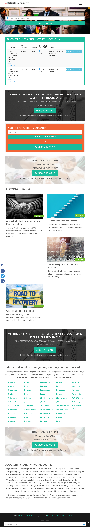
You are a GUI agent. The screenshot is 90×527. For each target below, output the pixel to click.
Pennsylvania (62, 398)
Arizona (12, 394)
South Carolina (63, 406)
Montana (45, 394)
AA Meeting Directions (74, 51)
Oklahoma (61, 390)
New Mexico (45, 417)
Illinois (28, 390)
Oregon (60, 394)
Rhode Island (62, 402)
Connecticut (14, 406)
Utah (59, 421)
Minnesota (45, 382)
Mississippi (45, 390)
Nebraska (45, 406)
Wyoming (76, 402)
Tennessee (61, 413)
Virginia (76, 382)
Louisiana (29, 406)
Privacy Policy (51, 516)
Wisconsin (77, 394)
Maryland (29, 413)
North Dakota (46, 402)
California (13, 398)
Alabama (13, 386)
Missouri (44, 386)
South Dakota (62, 410)
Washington (77, 390)
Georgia (12, 417)
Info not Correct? (11, 64)
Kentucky (29, 402)
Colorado (13, 402)
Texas (59, 417)
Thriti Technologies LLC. (26, 516)
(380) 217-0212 (46, 146)
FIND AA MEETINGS (45, 23)
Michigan (29, 421)
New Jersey (45, 413)
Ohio (59, 386)
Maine (27, 417)
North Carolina (47, 398)
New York (60, 382)
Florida (12, 413)
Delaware (13, 410)
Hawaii (12, 421)
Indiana (28, 394)
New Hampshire (47, 410)
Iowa (27, 382)
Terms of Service (62, 516)
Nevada (44, 421)
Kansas (28, 398)
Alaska (12, 382)
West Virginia (78, 398)
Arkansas (13, 390)
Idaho (27, 386)
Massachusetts (31, 410)
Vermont (76, 386)
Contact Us (72, 516)
